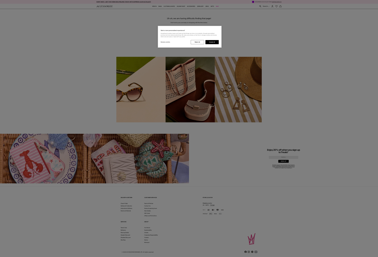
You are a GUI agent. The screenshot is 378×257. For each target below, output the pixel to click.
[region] (190, 37)
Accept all (212, 42)
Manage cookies (165, 42)
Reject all (197, 42)
